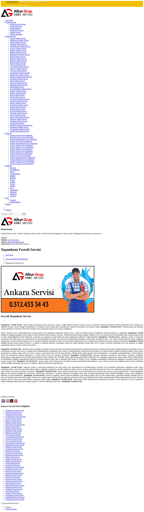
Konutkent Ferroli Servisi (14, 473)
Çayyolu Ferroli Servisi (13, 441)
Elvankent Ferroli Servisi (14, 449)
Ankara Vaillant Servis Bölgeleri (21, 145)
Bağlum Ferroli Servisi (13, 423)
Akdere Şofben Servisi (18, 42)
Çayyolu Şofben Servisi (18, 71)
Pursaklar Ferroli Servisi (13, 481)
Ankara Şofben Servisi (18, 38)
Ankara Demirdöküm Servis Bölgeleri (23, 139)
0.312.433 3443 (13, 240)
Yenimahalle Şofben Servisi (19, 129)
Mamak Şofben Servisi (18, 107)
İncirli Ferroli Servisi (12, 465)
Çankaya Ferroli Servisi (13, 439)
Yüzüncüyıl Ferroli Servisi (14, 499)
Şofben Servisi (15, 32)
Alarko (12, 180)
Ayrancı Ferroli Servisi (13, 419)
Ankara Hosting (11, 509)
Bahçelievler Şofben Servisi (20, 55)
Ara (24, 214)
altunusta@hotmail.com (15, 242)
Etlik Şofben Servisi (17, 87)
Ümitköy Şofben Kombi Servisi (21, 125)
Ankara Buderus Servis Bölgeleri (21, 148)
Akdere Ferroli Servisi (13, 413)
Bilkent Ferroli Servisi (13, 433)
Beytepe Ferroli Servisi (13, 431)
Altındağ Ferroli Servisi (13, 415)
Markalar (8, 166)
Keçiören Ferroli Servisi (13, 469)
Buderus (13, 178)
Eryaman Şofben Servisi (18, 83)
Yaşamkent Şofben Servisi (19, 127)
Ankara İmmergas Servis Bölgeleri (22, 162)
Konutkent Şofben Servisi (19, 105)
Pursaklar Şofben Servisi (18, 113)
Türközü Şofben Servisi (18, 119)
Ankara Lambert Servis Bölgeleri (21, 164)
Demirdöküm (14, 170)
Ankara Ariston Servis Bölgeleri (21, 152)
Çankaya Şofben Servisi (18, 69)
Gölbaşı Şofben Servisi (18, 91)
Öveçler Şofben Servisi (18, 111)
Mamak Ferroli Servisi (13, 475)
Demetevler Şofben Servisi (19, 75)
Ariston (12, 182)
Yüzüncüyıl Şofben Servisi (19, 131)
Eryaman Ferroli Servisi (13, 453)
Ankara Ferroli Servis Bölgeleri (21, 154)
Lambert (13, 196)
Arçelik (12, 186)
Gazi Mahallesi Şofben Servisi (20, 89)
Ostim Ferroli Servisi (12, 477)
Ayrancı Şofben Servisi (18, 49)
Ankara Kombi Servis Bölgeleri (21, 135)
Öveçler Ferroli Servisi (13, 479)
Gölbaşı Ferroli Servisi (13, 459)
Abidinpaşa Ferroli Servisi (14, 411)
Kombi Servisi (10, 22)
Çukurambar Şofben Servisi (20, 73)
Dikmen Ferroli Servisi (13, 447)
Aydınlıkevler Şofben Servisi (20, 46)
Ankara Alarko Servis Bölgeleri (21, 150)
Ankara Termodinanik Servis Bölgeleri (23, 143)
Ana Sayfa (9, 20)
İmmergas (13, 194)
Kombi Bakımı (15, 28)
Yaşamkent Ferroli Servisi (14, 495)
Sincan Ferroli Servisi (13, 483)
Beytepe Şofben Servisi (18, 61)
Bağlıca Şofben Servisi (18, 51)
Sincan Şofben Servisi (18, 115)
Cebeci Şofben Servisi (18, 65)
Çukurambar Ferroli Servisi (15, 443)
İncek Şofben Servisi (17, 95)
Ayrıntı (4, 238)
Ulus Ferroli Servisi (12, 491)
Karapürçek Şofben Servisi (19, 99)
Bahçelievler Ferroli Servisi (15, 425)
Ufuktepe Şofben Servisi (18, 121)
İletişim (8, 204)
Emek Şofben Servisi (17, 81)
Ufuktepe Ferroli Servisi (13, 489)
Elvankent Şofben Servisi (19, 79)
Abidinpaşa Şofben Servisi (19, 40)
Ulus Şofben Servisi (17, 123)
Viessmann (14, 190)
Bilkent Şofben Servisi (18, 63)
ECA (12, 188)
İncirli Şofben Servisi (17, 97)
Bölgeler (8, 133)
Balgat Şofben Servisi (17, 57)
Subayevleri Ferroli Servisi (14, 485)
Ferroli (12, 184)
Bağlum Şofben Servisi (18, 53)
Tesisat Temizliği (16, 34)
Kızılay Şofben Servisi (18, 103)
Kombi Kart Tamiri (17, 30)
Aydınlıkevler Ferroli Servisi (15, 417)
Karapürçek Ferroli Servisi (14, 467)
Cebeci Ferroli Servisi (13, 435)
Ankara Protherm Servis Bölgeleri (22, 160)
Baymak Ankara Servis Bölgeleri (21, 137)
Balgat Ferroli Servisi (12, 427)
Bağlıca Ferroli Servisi (13, 421)
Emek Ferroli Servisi (12, 451)
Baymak (13, 168)
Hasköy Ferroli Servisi (13, 461)
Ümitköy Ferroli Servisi (13, 493)
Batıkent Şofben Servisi (18, 59)
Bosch (12, 172)
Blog (7, 198)
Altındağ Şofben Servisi (18, 44)
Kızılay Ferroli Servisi (13, 471)
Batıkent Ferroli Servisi (13, 429)
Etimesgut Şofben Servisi (19, 85)
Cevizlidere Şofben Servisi (19, 67)
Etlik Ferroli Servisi (12, 457)
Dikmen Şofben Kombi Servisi (21, 77)
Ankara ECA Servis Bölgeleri (20, 156)
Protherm (13, 192)
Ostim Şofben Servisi (17, 109)
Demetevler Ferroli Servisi (14, 445)
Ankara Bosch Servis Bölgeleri (21, 141)
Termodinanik (15, 174)
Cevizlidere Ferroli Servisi (14, 437)
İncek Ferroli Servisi (12, 463)
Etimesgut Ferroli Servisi (14, 455)
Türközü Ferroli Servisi (13, 487)
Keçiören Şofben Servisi (18, 101)
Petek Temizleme (16, 26)
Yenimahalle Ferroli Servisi (15, 497)
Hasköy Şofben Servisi (18, 93)
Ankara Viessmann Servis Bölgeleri (22, 158)
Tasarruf (13, 200)
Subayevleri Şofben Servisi (19, 117)
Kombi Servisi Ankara (18, 24)
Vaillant (12, 176)
